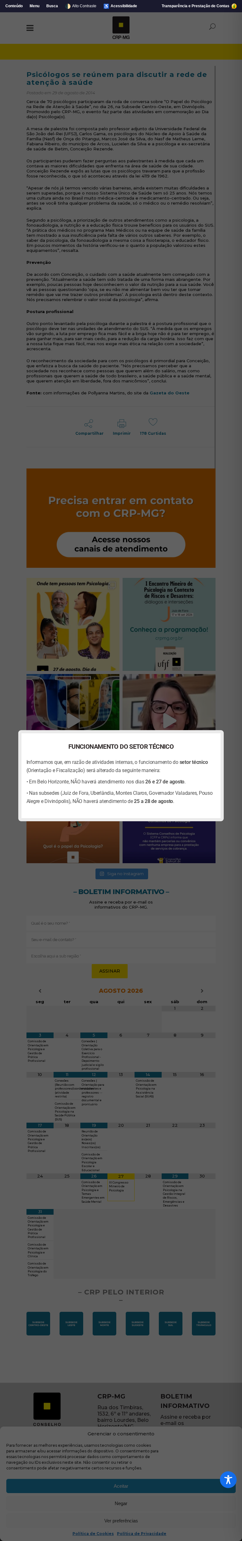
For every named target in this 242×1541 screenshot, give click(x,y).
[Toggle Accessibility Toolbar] (228, 1480)
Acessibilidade (120, 6)
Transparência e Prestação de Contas (196, 6)
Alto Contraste (80, 6)
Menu (34, 6)
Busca (52, 6)
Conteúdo (14, 6)
